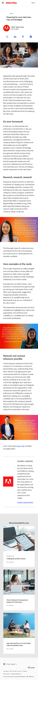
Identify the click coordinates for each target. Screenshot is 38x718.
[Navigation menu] (3, 3)
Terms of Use (6, 674)
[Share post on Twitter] (7, 37)
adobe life (10, 556)
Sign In (33, 3)
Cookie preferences (16, 674)
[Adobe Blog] (22, 3)
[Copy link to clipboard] (31, 37)
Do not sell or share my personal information (14, 676)
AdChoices (31, 676)
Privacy (25, 671)
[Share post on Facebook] (23, 37)
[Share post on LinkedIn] (15, 37)
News (11, 13)
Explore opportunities (25, 502)
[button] (19, 664)
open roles (21, 446)
